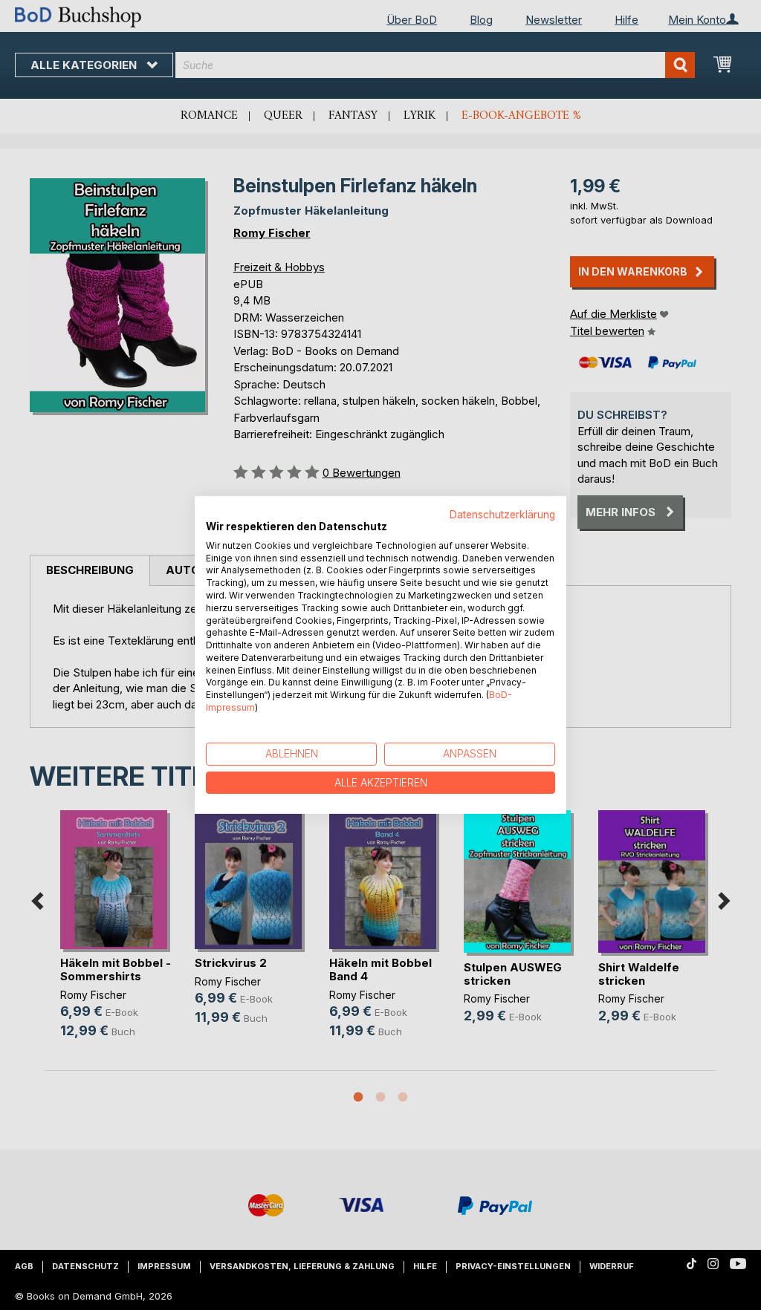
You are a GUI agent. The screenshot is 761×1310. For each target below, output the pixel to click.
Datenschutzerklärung (502, 515)
